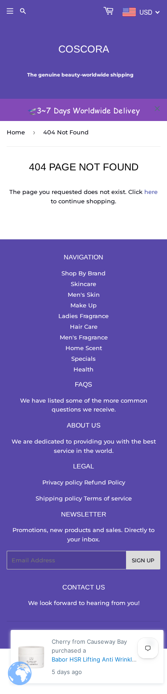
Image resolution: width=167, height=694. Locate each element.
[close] (157, 109)
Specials (83, 358)
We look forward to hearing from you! (83, 602)
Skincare (83, 283)
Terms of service (108, 498)
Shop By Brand (83, 273)
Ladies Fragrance (83, 315)
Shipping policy (60, 498)
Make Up (83, 305)
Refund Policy (104, 482)
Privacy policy (63, 482)
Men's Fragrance (84, 337)
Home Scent (83, 347)
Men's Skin (84, 294)
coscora (83, 49)
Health (83, 369)
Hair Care (84, 326)
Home (16, 132)
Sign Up (143, 560)
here (151, 191)
